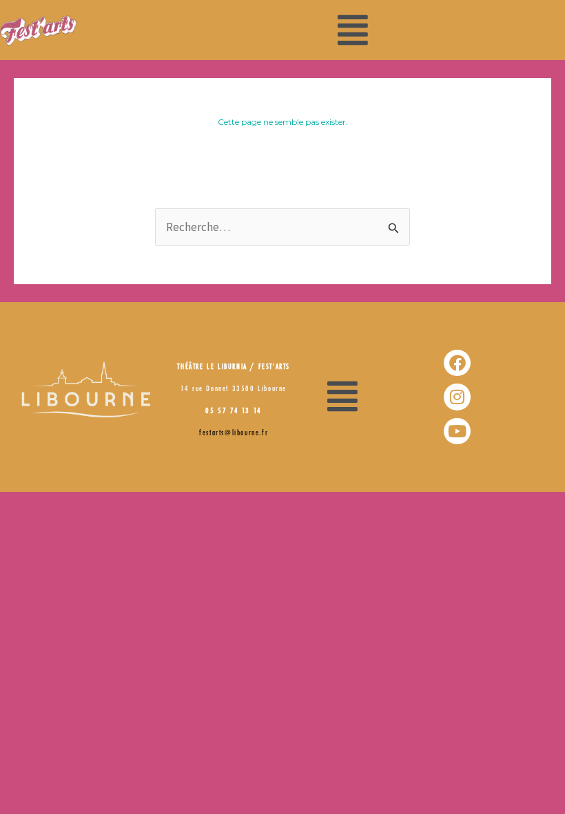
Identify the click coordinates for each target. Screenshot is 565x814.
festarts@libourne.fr (233, 433)
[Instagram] (457, 397)
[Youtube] (457, 431)
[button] (353, 30)
